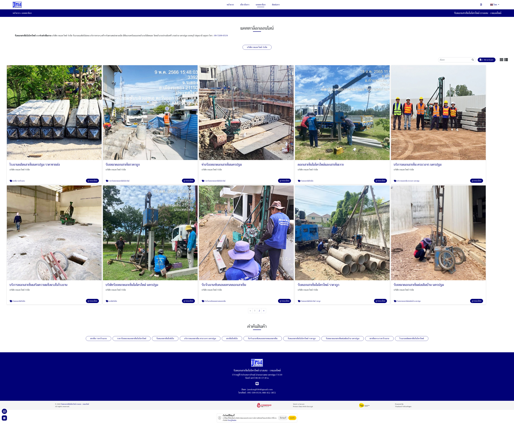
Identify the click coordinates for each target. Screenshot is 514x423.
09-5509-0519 (221, 35)
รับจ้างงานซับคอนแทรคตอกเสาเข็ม (262, 338)
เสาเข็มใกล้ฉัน (232, 338)
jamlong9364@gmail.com (260, 389)
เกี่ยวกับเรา (244, 5)
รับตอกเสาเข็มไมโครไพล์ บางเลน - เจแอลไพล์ (75, 404)
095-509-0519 (254, 393)
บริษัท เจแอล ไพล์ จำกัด (257, 47)
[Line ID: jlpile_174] (257, 384)
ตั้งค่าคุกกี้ (283, 418)
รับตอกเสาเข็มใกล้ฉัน (165, 338)
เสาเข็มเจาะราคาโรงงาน (379, 338)
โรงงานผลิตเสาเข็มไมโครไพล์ (411, 338)
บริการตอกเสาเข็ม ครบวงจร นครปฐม (200, 338)
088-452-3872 (269, 393)
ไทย (496, 5)
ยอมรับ (292, 418)
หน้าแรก (230, 5)
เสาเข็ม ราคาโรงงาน (98, 338)
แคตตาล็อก (261, 5)
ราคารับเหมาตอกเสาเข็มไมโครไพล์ (131, 338)
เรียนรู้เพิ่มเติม (232, 420)
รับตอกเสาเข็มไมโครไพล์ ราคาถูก (302, 338)
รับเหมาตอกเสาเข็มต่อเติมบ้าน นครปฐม (342, 338)
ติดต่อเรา (276, 5)
